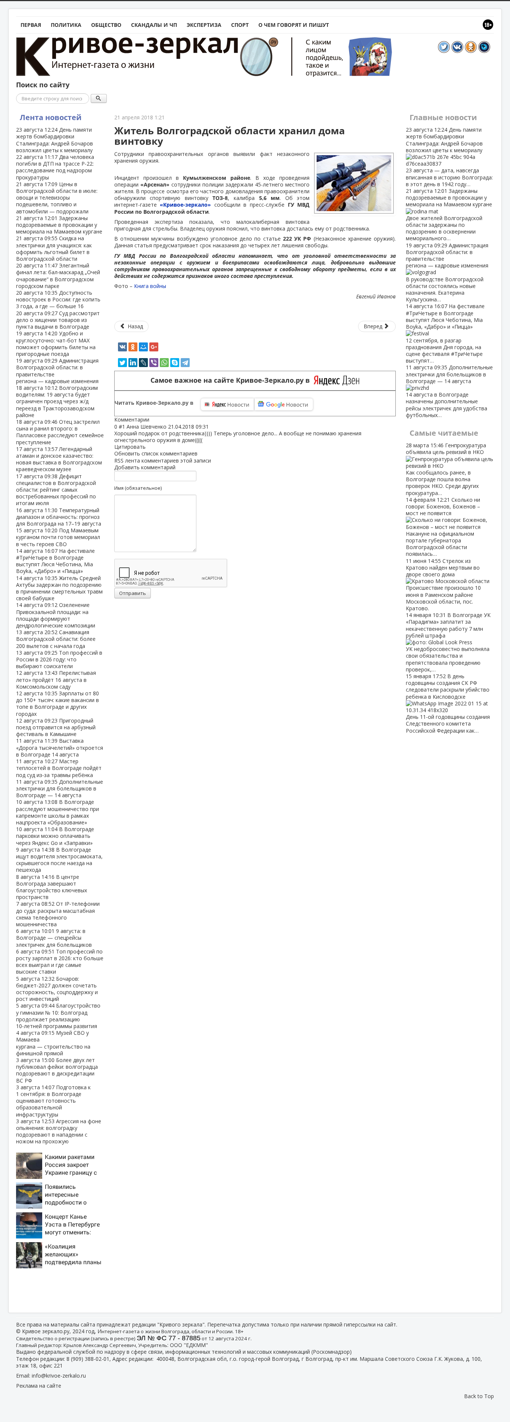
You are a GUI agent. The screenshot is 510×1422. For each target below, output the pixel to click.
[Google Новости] (284, 404)
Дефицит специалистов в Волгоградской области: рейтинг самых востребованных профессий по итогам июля (56, 490)
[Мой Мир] (143, 346)
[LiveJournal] (143, 362)
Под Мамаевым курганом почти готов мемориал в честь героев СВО (58, 537)
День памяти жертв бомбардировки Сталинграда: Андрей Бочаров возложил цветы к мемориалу (54, 140)
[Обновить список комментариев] (153, 419)
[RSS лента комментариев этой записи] (151, 419)
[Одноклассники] (132, 346)
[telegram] (185, 362)
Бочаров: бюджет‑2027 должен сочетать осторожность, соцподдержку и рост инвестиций (57, 989)
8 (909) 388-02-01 (87, 1358)
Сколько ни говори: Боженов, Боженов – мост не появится (443, 527)
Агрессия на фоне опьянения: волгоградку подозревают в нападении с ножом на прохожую (58, 1131)
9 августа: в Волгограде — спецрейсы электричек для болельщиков (54, 937)
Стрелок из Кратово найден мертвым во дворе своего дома (443, 584)
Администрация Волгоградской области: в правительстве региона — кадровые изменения (57, 371)
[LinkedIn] (132, 362)
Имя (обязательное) (138, 488)
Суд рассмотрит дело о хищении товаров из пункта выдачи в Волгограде (58, 320)
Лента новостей (50, 117)
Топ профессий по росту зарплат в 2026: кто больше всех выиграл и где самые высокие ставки (59, 961)
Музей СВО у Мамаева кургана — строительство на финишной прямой (53, 1043)
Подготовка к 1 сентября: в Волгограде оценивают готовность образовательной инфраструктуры (53, 1101)
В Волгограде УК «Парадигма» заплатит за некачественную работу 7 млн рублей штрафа (448, 642)
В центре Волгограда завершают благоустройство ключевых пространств (51, 887)
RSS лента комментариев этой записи (162, 460)
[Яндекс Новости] (227, 404)
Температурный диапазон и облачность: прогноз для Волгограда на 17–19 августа (58, 517)
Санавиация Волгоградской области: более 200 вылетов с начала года (56, 639)
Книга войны (150, 285)
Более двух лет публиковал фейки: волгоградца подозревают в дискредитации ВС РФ (57, 1070)
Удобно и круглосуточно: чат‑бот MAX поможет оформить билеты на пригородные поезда (56, 343)
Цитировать (130, 446)
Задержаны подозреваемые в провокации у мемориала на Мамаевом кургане (59, 224)
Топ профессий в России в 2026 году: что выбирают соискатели (59, 659)
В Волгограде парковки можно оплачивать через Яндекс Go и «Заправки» (55, 836)
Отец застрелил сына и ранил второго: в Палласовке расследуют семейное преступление (60, 432)
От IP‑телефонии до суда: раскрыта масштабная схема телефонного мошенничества (58, 914)
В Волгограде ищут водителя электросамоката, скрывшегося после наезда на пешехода (59, 860)
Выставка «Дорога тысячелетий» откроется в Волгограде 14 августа (59, 747)
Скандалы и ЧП (154, 24)
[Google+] (153, 346)
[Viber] (153, 362)
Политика (66, 24)
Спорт (240, 24)
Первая (31, 24)
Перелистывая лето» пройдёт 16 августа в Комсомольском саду (56, 679)
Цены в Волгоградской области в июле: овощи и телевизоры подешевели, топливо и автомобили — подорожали (56, 198)
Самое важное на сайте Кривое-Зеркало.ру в (232, 380)
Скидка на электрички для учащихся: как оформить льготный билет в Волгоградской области (54, 248)
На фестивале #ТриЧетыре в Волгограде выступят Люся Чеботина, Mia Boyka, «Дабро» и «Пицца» (55, 561)
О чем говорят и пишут (293, 24)
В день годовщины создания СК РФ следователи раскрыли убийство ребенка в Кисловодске (448, 703)
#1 (122, 426)
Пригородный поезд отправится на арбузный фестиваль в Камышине (56, 727)
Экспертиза (204, 24)
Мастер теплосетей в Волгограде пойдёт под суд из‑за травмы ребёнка (59, 768)
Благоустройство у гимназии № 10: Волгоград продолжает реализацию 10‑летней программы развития (58, 1016)
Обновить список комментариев (156, 453)
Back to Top (479, 1396)
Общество (106, 24)
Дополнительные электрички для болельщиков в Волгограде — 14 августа (59, 788)
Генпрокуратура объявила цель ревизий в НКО (446, 469)
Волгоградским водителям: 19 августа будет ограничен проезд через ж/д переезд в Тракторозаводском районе (57, 401)
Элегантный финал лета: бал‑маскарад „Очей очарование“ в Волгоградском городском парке (58, 275)
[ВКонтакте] (122, 346)
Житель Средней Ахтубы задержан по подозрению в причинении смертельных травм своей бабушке (59, 588)
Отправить (132, 593)
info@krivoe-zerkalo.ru (59, 1375)
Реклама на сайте (38, 1385)
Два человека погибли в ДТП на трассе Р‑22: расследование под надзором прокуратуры (55, 167)
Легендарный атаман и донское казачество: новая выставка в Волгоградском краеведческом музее (59, 459)
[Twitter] (122, 362)
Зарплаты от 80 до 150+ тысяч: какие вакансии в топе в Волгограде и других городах (57, 703)
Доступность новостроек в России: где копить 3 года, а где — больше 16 (58, 299)
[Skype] (174, 362)
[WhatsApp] (164, 362)
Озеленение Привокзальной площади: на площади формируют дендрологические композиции (55, 615)
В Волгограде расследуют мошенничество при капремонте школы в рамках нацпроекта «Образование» (57, 812)
